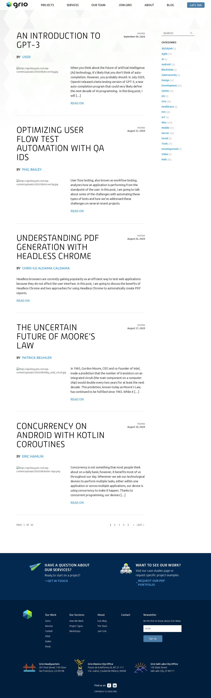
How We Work (76, 621)
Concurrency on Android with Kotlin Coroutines (60, 435)
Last (140, 525)
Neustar (49, 626)
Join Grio (101, 631)
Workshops (74, 631)
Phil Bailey (32, 169)
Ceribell (48, 631)
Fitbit (47, 636)
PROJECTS (47, 5)
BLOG (170, 5)
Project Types (76, 626)
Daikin (48, 641)
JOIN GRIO (125, 5)
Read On (77, 103)
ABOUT (149, 5)
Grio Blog (102, 621)
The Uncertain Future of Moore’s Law (55, 336)
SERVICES (73, 5)
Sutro (48, 621)
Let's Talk (196, 5)
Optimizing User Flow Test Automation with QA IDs (60, 143)
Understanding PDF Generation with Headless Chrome (57, 247)
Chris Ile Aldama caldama (46, 268)
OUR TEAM (98, 5)
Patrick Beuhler (37, 357)
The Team (102, 626)
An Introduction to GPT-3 (58, 40)
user (26, 57)
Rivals (48, 646)
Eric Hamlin (33, 456)
